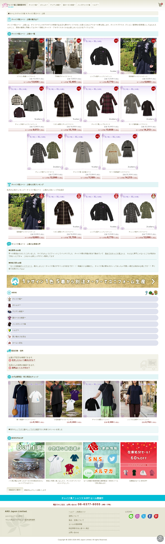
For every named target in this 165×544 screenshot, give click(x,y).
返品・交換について (76, 520)
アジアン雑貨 (55, 5)
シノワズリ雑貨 (33, 429)
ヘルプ (95, 5)
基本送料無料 (30, 520)
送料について (74, 516)
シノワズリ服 (20, 429)
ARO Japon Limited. (16, 511)
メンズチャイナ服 (84, 5)
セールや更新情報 (75, 524)
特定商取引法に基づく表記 (79, 528)
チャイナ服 (33, 5)
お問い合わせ (74, 532)
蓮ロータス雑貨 (68, 5)
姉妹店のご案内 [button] (14, 490)
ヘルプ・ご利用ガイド (77, 512)
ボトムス (43, 5)
